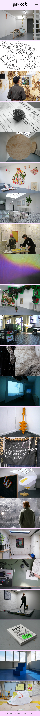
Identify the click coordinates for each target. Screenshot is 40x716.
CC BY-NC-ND (31, 713)
